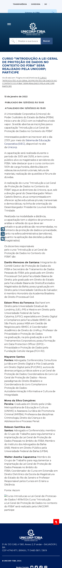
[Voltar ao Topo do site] (56, 522)
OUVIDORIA (35, 4)
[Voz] (3, 234)
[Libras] (3, 229)
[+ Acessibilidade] (3, 239)
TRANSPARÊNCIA (20, 4)
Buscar (46, 41)
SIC (45, 4)
